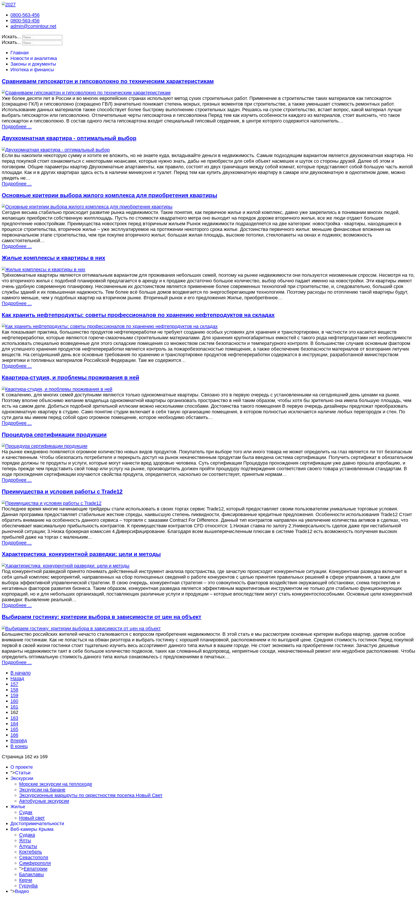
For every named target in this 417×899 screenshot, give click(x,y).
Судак (25, 812)
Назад (17, 678)
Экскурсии (21, 778)
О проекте (21, 767)
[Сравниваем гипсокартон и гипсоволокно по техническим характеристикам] (86, 92)
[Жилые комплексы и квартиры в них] (43, 269)
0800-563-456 (25, 15)
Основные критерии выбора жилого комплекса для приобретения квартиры (109, 195)
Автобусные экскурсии (44, 801)
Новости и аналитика (33, 58)
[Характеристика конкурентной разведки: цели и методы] (65, 565)
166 (14, 735)
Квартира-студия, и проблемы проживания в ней (70, 377)
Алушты (28, 846)
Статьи (22, 772)
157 (14, 684)
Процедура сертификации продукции (54, 435)
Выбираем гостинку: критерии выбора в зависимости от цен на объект (101, 617)
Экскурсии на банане (42, 789)
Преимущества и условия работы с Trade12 (62, 491)
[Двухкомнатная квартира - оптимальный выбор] (56, 149)
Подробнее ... (17, 126)
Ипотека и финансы (32, 69)
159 (14, 695)
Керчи (25, 880)
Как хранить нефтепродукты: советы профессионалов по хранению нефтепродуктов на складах (138, 315)
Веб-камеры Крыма (31, 829)
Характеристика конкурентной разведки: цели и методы (81, 554)
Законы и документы (33, 64)
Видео (22, 891)
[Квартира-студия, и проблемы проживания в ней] (57, 389)
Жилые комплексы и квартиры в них (53, 258)
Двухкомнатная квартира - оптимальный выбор (69, 138)
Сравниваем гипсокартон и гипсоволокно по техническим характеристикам (108, 81)
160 (14, 701)
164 (14, 723)
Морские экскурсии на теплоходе (55, 784)
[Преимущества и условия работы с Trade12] (51, 503)
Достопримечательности (37, 823)
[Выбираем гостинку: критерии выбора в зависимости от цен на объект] (81, 628)
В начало (20, 672)
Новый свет (32, 818)
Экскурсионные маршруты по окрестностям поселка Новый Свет (90, 795)
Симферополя (35, 863)
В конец (19, 746)
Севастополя (33, 857)
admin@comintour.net (33, 26)
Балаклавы (31, 874)
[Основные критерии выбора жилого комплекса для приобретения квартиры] (87, 206)
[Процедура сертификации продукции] (44, 446)
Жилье (17, 806)
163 (14, 718)
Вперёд (18, 740)
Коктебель (30, 851)
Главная (19, 52)
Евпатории (35, 868)
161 (14, 706)
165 (14, 729)
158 (14, 689)
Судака (27, 835)
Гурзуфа (28, 885)
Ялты (25, 840)
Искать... (11, 36)
